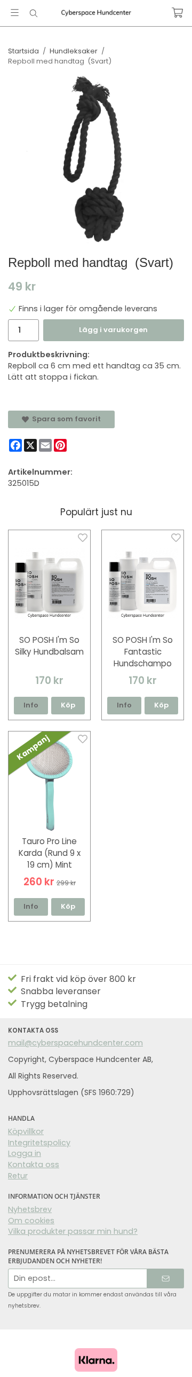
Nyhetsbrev (30, 1209)
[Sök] (33, 13)
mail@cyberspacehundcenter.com (75, 1042)
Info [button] (30, 705)
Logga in (24, 1153)
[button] (68, 705)
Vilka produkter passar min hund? (73, 1231)
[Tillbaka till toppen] (169, 1354)
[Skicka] (165, 1278)
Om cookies (31, 1220)
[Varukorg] (177, 12)
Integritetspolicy (39, 1142)
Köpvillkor (26, 1131)
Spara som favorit (65, 419)
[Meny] (14, 12)
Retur (18, 1175)
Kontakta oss (33, 1164)
